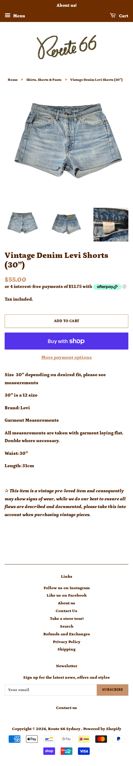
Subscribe (112, 690)
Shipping (66, 649)
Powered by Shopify (102, 729)
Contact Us (66, 611)
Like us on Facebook (67, 595)
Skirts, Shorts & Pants (44, 80)
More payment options (66, 357)
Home (13, 80)
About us (66, 603)
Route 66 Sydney (64, 729)
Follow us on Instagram (67, 588)
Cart (123, 16)
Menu (18, 16)
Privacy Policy (66, 642)
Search (66, 626)
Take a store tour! (67, 618)
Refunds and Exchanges (66, 634)
